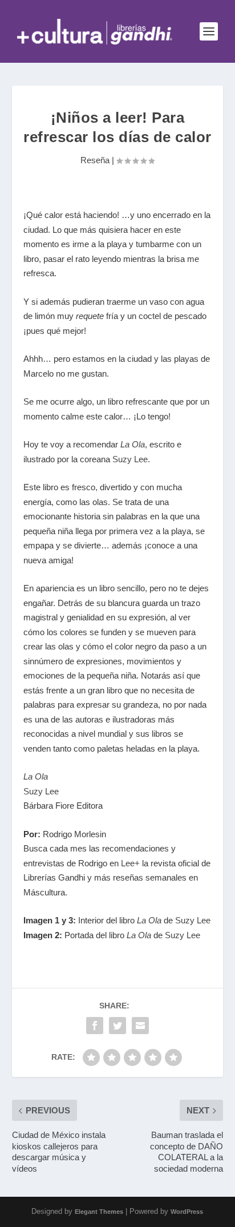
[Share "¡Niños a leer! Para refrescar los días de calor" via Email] (140, 1025)
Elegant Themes (99, 1211)
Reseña (95, 160)
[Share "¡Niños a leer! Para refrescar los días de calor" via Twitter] (117, 1025)
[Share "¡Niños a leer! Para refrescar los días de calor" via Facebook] (94, 1025)
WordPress (187, 1211)
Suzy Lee (130, 459)
